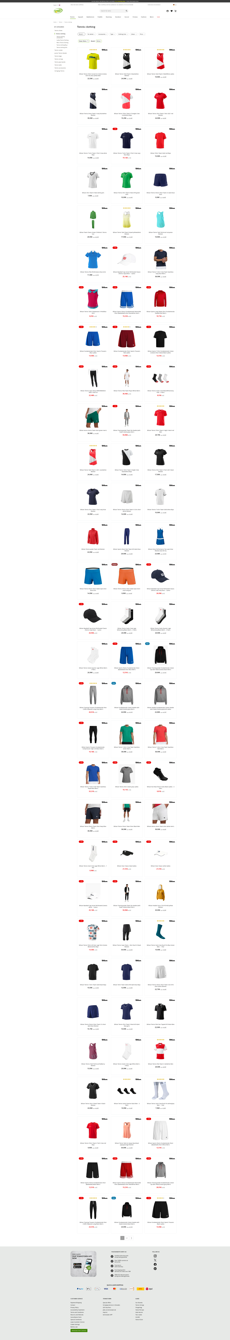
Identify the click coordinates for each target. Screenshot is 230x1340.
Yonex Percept (139, 1310)
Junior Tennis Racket (61, 53)
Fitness (135, 17)
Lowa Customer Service (77, 1322)
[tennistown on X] (156, 1261)
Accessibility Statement (77, 1310)
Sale (158, 17)
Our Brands (138, 1302)
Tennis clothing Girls (62, 47)
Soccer (127, 17)
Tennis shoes (59, 30)
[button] (167, 11)
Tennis (72, 17)
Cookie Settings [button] (75, 1324)
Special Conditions (76, 1319)
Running (109, 17)
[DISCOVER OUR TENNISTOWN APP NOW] (83, 1276)
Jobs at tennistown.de (109, 1310)
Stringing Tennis (60, 71)
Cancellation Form (76, 1317)
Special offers (107, 1302)
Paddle (100, 17)
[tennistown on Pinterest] (156, 1269)
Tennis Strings (139, 1305)
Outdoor (118, 17)
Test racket (138, 1315)
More (152, 17)
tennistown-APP (107, 1315)
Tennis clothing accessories (61, 37)
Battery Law (74, 1327)
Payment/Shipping (76, 1302)
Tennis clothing (61, 34)
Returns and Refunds (77, 1315)
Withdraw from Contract (79, 1330)
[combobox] (57, 5)
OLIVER (137, 1317)
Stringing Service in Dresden (111, 1305)
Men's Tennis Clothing (63, 42)
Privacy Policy (75, 1307)
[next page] (131, 1238)
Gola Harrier (139, 1312)
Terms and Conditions (77, 1312)
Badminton (90, 17)
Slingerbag (138, 1307)
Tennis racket (59, 50)
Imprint (105, 1312)
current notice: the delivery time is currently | (114, 1)
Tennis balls (58, 65)
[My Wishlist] (171, 11)
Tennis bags (58, 56)
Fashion (143, 17)
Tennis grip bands (60, 62)
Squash (80, 17)
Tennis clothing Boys (62, 45)
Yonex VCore (139, 1319)
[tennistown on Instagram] (156, 1257)
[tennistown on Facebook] (156, 1265)
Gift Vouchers (107, 1307)
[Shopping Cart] (175, 11)
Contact (73, 1305)
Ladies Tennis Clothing (63, 40)
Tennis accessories (60, 68)
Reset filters (83, 41)
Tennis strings (59, 59)
